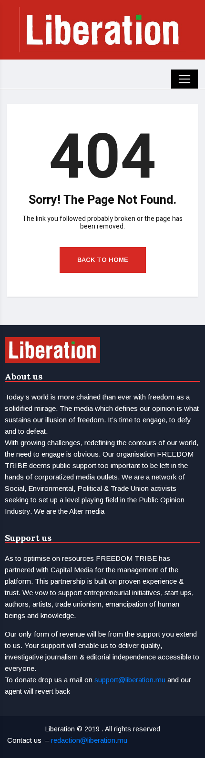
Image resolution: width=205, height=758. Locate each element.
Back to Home (102, 259)
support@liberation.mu (129, 680)
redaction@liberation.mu (89, 740)
